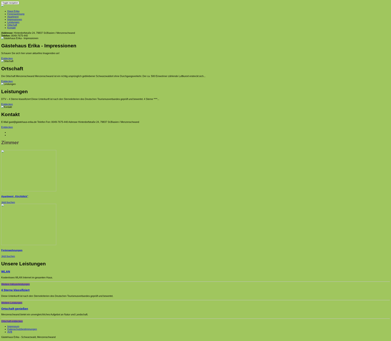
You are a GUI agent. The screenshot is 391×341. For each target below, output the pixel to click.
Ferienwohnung (15, 14)
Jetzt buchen (8, 202)
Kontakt (11, 27)
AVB (9, 332)
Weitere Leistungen (11, 302)
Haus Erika (13, 11)
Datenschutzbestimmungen (22, 329)
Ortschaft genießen (14, 308)
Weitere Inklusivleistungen (15, 284)
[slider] (195, 87)
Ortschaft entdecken (12, 321)
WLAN (5, 271)
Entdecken (7, 58)
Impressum (13, 326)
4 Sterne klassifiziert (15, 290)
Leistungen (13, 22)
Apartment (12, 16)
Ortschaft (12, 25)
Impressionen (14, 19)
